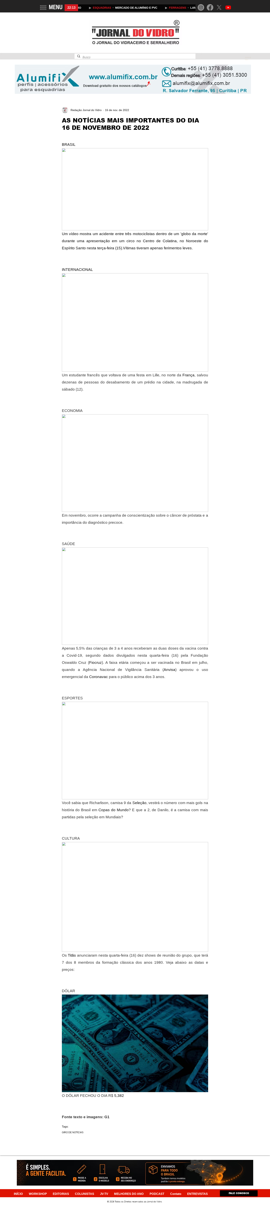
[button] (43, 7)
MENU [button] (55, 7)
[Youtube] (228, 7)
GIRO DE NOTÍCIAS (72, 1132)
